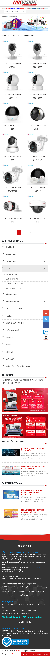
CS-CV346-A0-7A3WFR (37, 126)
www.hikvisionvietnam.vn (17, 654)
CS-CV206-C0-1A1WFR (12, 64)
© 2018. (18, 651)
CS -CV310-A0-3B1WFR (38, 157)
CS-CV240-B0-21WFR (12, 157)
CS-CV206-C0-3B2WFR (37, 64)
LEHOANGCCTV (35, 567)
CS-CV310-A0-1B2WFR (12, 188)
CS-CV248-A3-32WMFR (38, 188)
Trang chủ (5, 35)
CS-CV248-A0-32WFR (12, 126)
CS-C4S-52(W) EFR (37, 219)
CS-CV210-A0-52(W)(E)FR (13, 219)
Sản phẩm (16, 35)
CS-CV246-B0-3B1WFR (12, 95)
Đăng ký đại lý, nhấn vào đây (36, 654)
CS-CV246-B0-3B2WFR (37, 95)
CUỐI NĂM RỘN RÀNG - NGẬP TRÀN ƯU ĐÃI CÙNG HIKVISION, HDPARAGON (34, 492)
